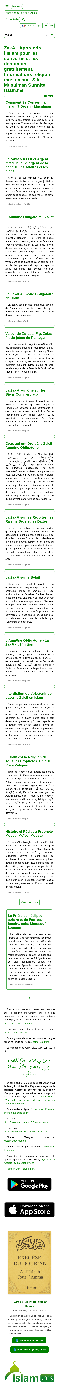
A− (45, 25)
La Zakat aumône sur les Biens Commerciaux (25, 392)
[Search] (52, 35)
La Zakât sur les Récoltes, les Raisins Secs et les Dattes (29, 519)
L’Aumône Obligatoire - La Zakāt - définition (27, 642)
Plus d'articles (29, 902)
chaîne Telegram (40, 1041)
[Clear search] (46, 35)
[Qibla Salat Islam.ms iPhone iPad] (29, 1222)
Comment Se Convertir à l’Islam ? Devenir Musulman (28, 104)
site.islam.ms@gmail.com (18, 1023)
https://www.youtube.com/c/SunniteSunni (26, 1122)
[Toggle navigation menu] (7, 6)
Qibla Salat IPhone (24, 1162)
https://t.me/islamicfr (15, 1140)
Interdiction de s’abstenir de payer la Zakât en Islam (28, 695)
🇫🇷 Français (28, 25)
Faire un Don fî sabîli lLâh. (20, 1168)
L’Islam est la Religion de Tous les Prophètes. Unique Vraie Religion (28, 761)
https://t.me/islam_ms (15, 1032)
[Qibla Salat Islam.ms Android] (29, 1195)
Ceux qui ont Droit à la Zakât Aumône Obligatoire (28, 445)
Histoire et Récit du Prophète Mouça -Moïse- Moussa (29, 833)
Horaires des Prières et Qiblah (21, 13)
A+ (51, 25)
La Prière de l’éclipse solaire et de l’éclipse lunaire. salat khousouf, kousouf (27, 922)
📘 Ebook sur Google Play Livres (29, 1349)
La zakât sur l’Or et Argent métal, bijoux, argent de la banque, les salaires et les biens (26, 165)
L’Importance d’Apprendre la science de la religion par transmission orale (29, 1100)
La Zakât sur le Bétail (22, 577)
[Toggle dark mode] (39, 25)
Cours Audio (12, 19)
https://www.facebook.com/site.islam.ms (25, 1131)
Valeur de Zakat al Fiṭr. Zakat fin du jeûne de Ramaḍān (28, 336)
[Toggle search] (23, 19)
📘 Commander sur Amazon (29, 1340)
